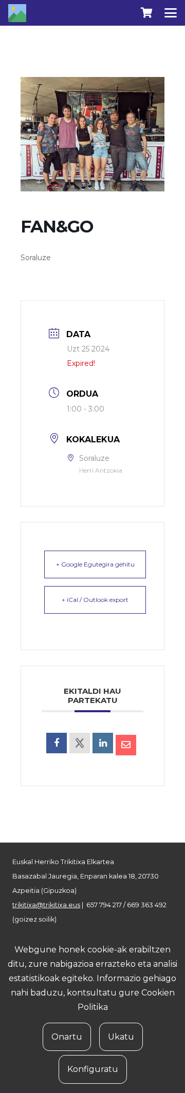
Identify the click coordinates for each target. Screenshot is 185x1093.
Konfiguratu (92, 1069)
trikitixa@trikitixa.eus (46, 905)
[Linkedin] (102, 743)
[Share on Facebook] (56, 743)
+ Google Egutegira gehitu (95, 564)
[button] (170, 13)
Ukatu (121, 1037)
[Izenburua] (17, 13)
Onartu (66, 1037)
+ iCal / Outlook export (95, 599)
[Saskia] (146, 13)
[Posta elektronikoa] (126, 745)
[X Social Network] (79, 743)
